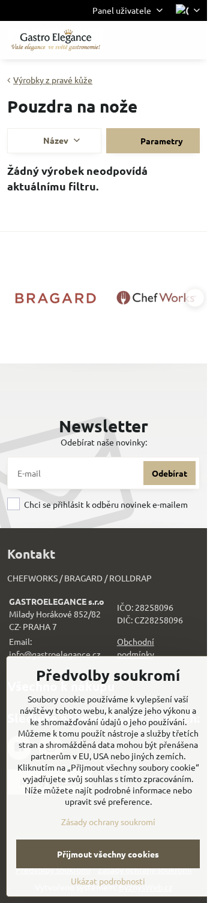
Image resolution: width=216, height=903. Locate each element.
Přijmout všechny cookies (108, 854)
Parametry (161, 140)
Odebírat (169, 473)
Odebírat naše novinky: (104, 442)
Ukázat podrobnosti (108, 880)
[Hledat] (135, 40)
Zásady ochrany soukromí (108, 821)
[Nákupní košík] (163, 40)
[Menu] (192, 40)
